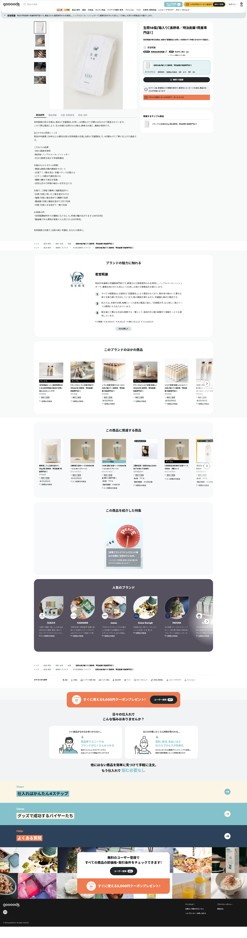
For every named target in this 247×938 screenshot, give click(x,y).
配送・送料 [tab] (82, 115)
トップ (36, 244)
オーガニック (121, 321)
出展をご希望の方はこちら (194, 909)
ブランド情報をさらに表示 (177, 55)
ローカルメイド (109, 321)
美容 (84, 10)
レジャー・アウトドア (166, 10)
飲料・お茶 (59, 244)
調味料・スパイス (62, 248)
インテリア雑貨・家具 (115, 10)
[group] (163, 700)
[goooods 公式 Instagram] (5, 912)
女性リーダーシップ (134, 321)
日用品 (90, 10)
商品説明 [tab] (40, 115)
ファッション (129, 10)
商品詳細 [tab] (52, 115)
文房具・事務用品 (149, 10)
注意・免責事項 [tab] (67, 115)
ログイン (232, 4)
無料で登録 (45, 397)
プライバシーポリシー (225, 904)
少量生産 (99, 321)
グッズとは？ (190, 904)
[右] (207, 383)
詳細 (187, 52)
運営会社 (220, 909)
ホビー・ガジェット (183, 10)
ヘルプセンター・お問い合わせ (195, 913)
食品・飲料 (76, 10)
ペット (138, 10)
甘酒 (69, 244)
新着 (67, 10)
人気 (60, 10)
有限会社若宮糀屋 (157, 52)
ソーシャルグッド (148, 321)
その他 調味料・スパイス (82, 248)
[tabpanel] (85, 176)
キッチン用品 (100, 10)
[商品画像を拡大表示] (93, 65)
